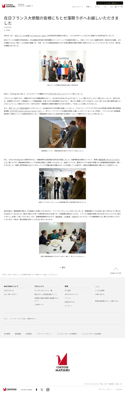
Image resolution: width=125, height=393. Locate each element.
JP (118, 6)
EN (122, 6)
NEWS (10, 275)
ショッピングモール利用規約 (67, 334)
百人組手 (68, 290)
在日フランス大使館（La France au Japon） (31, 35)
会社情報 (7, 334)
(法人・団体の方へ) (23, 319)
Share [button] (8, 30)
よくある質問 (99, 290)
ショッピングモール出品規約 (91, 334)
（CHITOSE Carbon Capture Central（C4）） (25, 111)
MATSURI (119, 389)
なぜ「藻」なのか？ (11, 294)
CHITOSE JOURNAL (27, 390)
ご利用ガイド (39, 304)
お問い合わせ (99, 294)
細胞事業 (58, 216)
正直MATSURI (70, 302)
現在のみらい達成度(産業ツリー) (45, 294)
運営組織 (18, 334)
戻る (64, 267)
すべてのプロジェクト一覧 (43, 290)
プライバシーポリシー (44, 334)
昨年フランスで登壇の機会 (18, 108)
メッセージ (68, 306)
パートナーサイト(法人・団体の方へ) (108, 3)
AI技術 (74, 216)
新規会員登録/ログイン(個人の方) (106, 301)
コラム (97, 287)
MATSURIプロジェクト (57, 94)
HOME (4, 275)
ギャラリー (72, 294)
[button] (77, 6)
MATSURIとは (9, 290)
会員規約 (29, 334)
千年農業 (67, 216)
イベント (68, 298)
